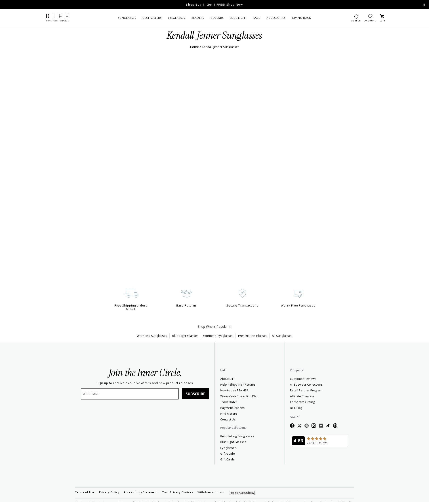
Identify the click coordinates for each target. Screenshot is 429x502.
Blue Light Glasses (185, 336)
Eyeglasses (228, 448)
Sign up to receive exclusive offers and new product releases (145, 383)
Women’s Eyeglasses (218, 336)
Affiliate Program (318, 396)
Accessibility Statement (141, 492)
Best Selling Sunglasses (237, 436)
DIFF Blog (296, 408)
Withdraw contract (211, 492)
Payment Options (232, 408)
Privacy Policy (109, 492)
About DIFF (227, 379)
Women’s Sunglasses (152, 336)
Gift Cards (227, 459)
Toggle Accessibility (241, 493)
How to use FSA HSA (234, 390)
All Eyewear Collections (306, 384)
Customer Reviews (303, 379)
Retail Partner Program (319, 390)
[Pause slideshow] (424, 4)
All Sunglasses (282, 336)
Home (194, 47)
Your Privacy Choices (177, 492)
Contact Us (228, 419)
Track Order (228, 402)
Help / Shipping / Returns (238, 384)
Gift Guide (227, 454)
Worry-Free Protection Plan (239, 396)
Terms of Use (85, 492)
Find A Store (228, 414)
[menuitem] (127, 18)
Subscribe (195, 393)
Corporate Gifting (302, 402)
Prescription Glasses (252, 336)
